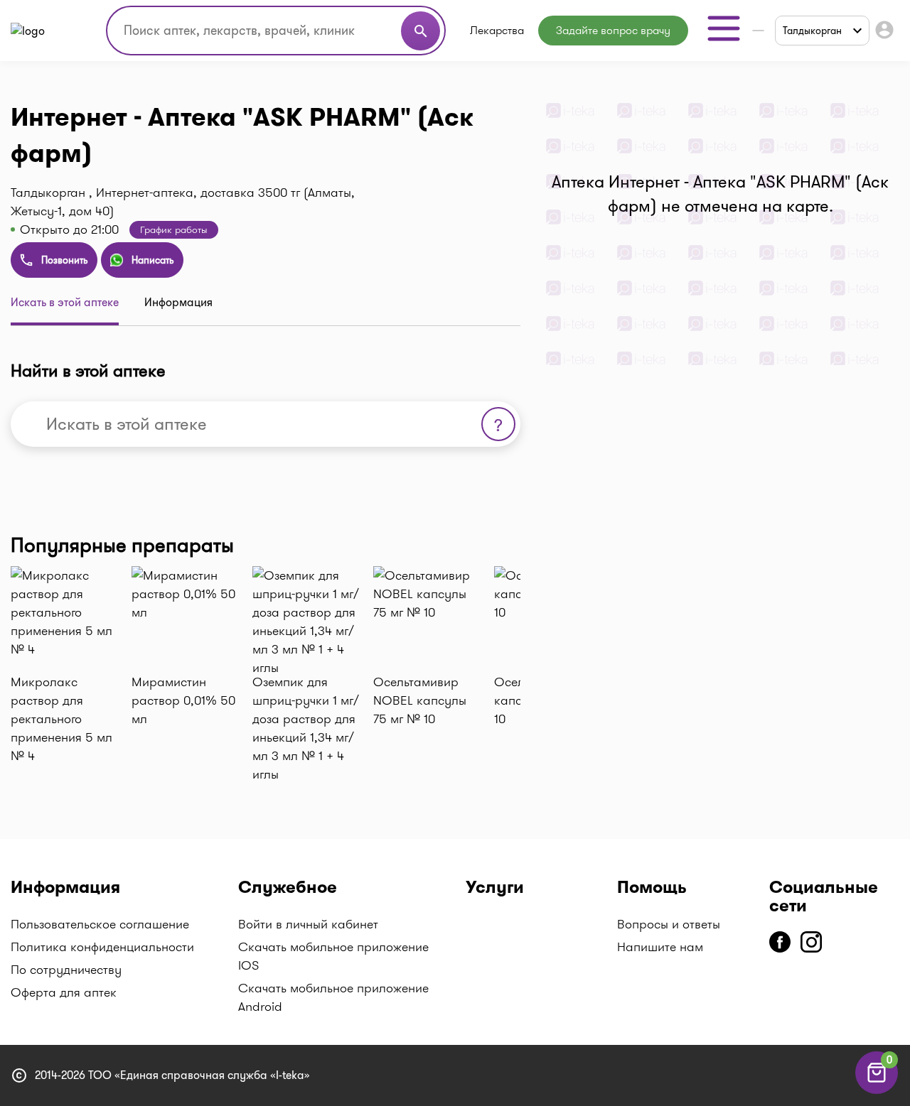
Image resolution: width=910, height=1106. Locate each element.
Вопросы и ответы (668, 924)
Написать (153, 260)
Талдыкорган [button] (812, 30)
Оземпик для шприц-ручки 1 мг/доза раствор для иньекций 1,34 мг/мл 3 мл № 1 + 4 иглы (305, 728)
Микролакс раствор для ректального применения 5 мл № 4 (61, 719)
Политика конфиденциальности (102, 947)
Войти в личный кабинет (308, 924)
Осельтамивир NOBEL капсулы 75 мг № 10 (419, 700)
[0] (876, 1090)
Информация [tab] (178, 302)
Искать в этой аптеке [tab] (65, 302)
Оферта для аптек (64, 992)
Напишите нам (660, 947)
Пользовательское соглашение (100, 924)
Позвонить (64, 260)
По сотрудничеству (66, 969)
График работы (174, 229)
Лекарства (497, 30)
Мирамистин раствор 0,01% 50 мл (183, 700)
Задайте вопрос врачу (613, 30)
